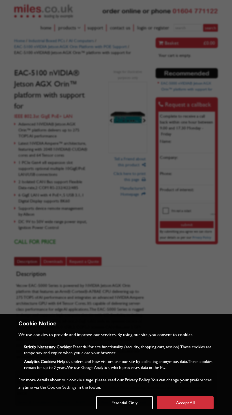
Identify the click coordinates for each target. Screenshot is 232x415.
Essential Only (124, 402)
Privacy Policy (137, 379)
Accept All (185, 402)
